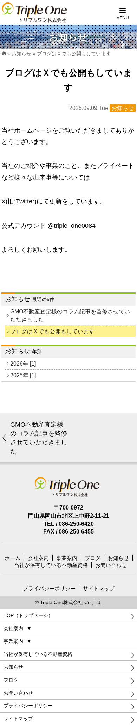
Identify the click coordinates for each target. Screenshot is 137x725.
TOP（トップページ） (28, 615)
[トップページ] (3, 53)
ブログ (92, 558)
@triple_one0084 (71, 225)
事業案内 (66, 558)
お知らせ (21, 53)
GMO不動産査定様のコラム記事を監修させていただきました (70, 315)
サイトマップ (99, 588)
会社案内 (38, 558)
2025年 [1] (23, 375)
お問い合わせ (111, 565)
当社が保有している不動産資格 (51, 565)
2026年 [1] (23, 363)
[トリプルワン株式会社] (36, 12)
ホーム (12, 558)
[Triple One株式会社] (68, 487)
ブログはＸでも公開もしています (52, 331)
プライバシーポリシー (49, 588)
